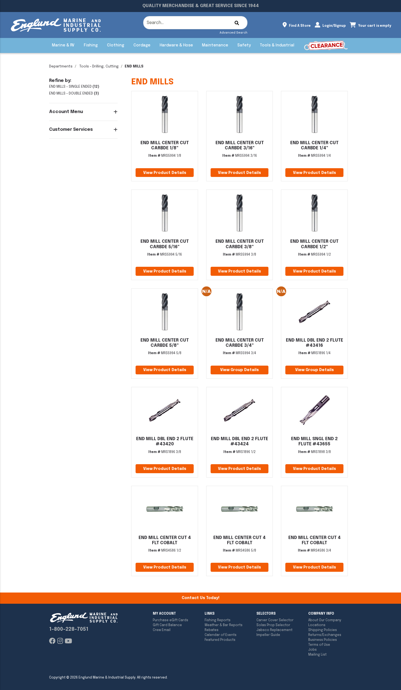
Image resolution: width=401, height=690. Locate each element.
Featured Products (220, 640)
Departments (61, 66)
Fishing (91, 45)
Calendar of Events (221, 635)
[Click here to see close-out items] (326, 45)
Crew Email (161, 630)
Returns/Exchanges (324, 635)
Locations (316, 625)
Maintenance (215, 45)
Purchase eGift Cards (170, 620)
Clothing (115, 45)
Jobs (312, 649)
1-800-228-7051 (68, 629)
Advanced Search (233, 32)
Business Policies (322, 640)
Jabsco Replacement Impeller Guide (274, 633)
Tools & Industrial (277, 45)
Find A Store (299, 26)
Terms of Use (319, 645)
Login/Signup (334, 26)
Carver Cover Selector (275, 620)
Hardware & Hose (176, 45)
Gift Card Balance (167, 625)
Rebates (212, 630)
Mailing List (317, 654)
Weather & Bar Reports (224, 625)
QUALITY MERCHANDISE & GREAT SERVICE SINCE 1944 (200, 6)
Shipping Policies (322, 630)
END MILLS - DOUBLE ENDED (71, 93)
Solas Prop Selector (273, 625)
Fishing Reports (218, 620)
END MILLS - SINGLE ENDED (70, 86)
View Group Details (239, 370)
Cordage (141, 45)
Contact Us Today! (200, 598)
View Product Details (164, 173)
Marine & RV (63, 45)
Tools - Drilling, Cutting (99, 66)
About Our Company (324, 620)
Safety (244, 45)
